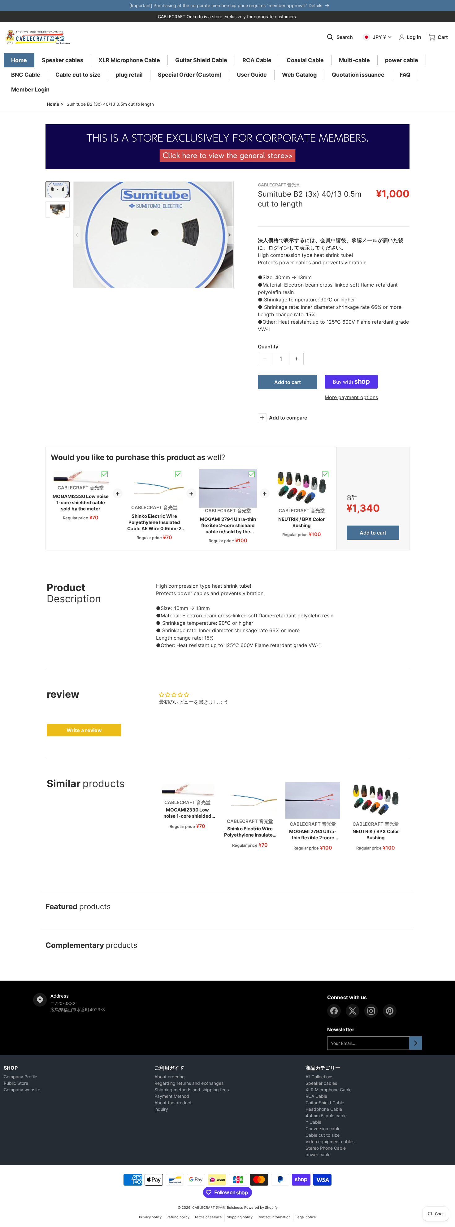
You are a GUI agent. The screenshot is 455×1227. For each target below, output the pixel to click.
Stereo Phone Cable (326, 1148)
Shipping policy (240, 1217)
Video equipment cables (330, 1141)
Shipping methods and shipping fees (191, 1089)
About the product (173, 1102)
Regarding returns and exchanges (188, 1083)
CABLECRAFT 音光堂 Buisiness (217, 1207)
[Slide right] (230, 235)
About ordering (169, 1076)
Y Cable (313, 1122)
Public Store (16, 1083)
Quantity (268, 346)
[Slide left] (77, 235)
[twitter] (352, 1011)
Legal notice (306, 1217)
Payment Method (171, 1096)
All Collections (319, 1076)
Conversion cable (323, 1128)
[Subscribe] (415, 1043)
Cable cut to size (323, 1135)
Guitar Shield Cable (325, 1102)
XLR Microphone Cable (329, 1089)
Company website (22, 1089)
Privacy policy (150, 1217)
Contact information (274, 1217)
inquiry (161, 1109)
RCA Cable (316, 1096)
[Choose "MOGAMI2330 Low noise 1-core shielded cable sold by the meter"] (105, 474)
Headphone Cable (324, 1109)
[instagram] (371, 1011)
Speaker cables (321, 1083)
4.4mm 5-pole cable (326, 1115)
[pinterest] (389, 1011)
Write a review (84, 730)
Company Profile (20, 1076)
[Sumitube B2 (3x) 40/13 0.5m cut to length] (58, 189)
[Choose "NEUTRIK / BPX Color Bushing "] (325, 474)
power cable (318, 1154)
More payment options (351, 397)
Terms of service (208, 1217)
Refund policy (178, 1217)
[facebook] (334, 1011)
